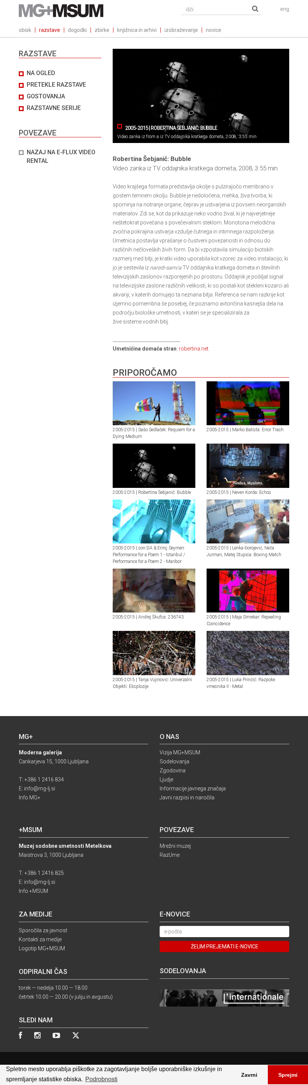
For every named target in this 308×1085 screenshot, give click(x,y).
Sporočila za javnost (43, 930)
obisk (25, 30)
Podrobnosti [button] (101, 1079)
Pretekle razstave (56, 84)
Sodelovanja (174, 761)
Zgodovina (173, 770)
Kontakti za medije (40, 939)
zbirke (102, 30)
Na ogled (41, 73)
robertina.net (193, 349)
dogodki (77, 30)
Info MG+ (30, 798)
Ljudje (166, 780)
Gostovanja (46, 96)
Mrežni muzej (175, 846)
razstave (49, 30)
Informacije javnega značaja (193, 789)
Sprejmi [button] (287, 1075)
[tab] (60, 117)
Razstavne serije (54, 107)
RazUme (170, 855)
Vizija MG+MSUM (180, 752)
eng (284, 9)
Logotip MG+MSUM (42, 948)
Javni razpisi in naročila (187, 798)
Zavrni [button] (249, 1075)
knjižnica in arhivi (137, 30)
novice (213, 30)
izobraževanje (181, 30)
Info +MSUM (33, 891)
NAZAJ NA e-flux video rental (61, 156)
